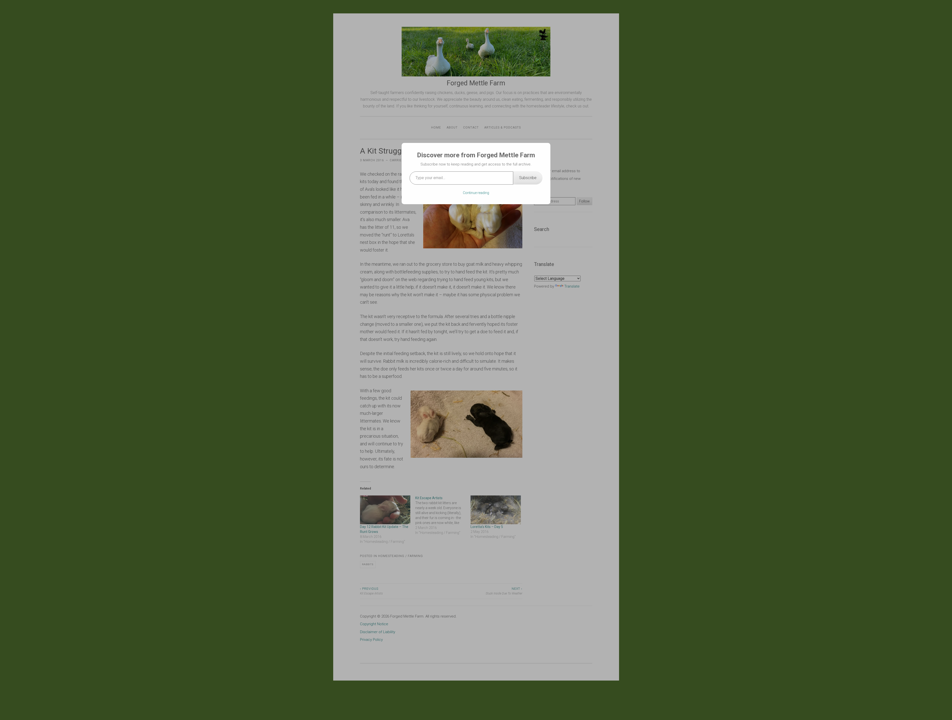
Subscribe (527, 177)
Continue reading (476, 193)
